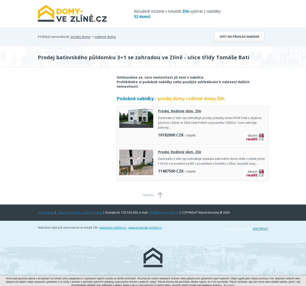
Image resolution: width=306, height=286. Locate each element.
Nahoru (148, 195)
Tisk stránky (46, 212)
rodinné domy (105, 36)
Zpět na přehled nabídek (239, 37)
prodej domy (81, 36)
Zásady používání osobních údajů (79, 212)
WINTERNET (260, 229)
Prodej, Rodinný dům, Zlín (179, 111)
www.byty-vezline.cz (112, 228)
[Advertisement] (73, 113)
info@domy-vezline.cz (164, 212)
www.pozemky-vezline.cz (145, 228)
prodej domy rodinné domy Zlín (191, 98)
